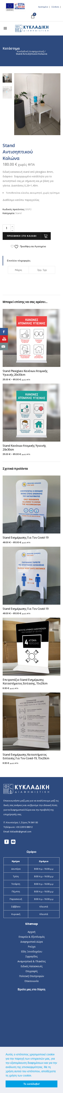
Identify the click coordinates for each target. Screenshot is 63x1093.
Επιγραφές (32, 971)
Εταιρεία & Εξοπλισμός (32, 936)
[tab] (31, 261)
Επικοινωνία (31, 981)
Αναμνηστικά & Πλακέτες (32, 961)
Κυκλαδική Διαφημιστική (30, 51)
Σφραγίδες (31, 956)
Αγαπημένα (43, 7)
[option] (37, 104)
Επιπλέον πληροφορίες (18, 260)
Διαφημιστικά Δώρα (31, 941)
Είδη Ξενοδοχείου (31, 951)
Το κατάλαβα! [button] (31, 1083)
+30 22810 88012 (24, 827)
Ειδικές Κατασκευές (32, 966)
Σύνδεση (55, 7)
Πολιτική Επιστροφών (31, 976)
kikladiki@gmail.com (20, 831)
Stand (18, 213)
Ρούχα (31, 946)
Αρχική (31, 931)
